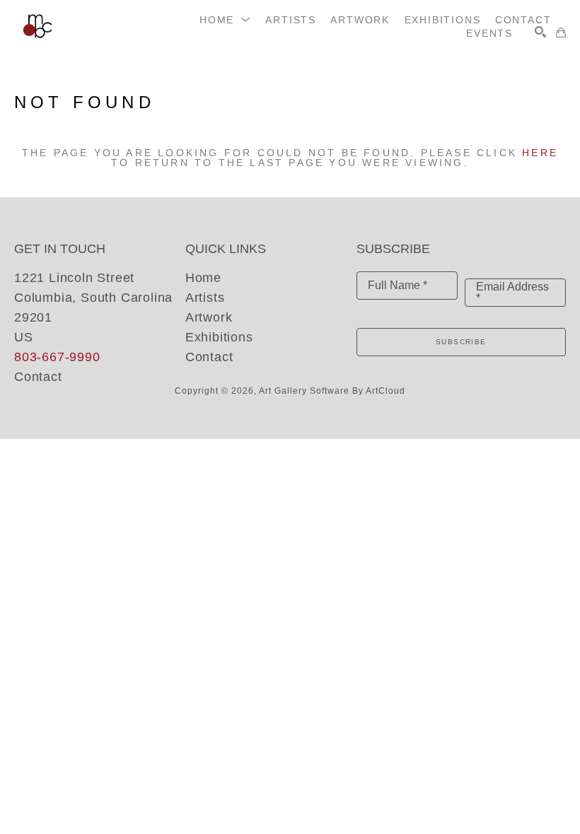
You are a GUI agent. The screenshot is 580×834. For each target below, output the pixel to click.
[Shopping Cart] (561, 32)
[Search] (540, 31)
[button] (225, 19)
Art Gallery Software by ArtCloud (332, 391)
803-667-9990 (57, 357)
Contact (38, 377)
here (540, 152)
